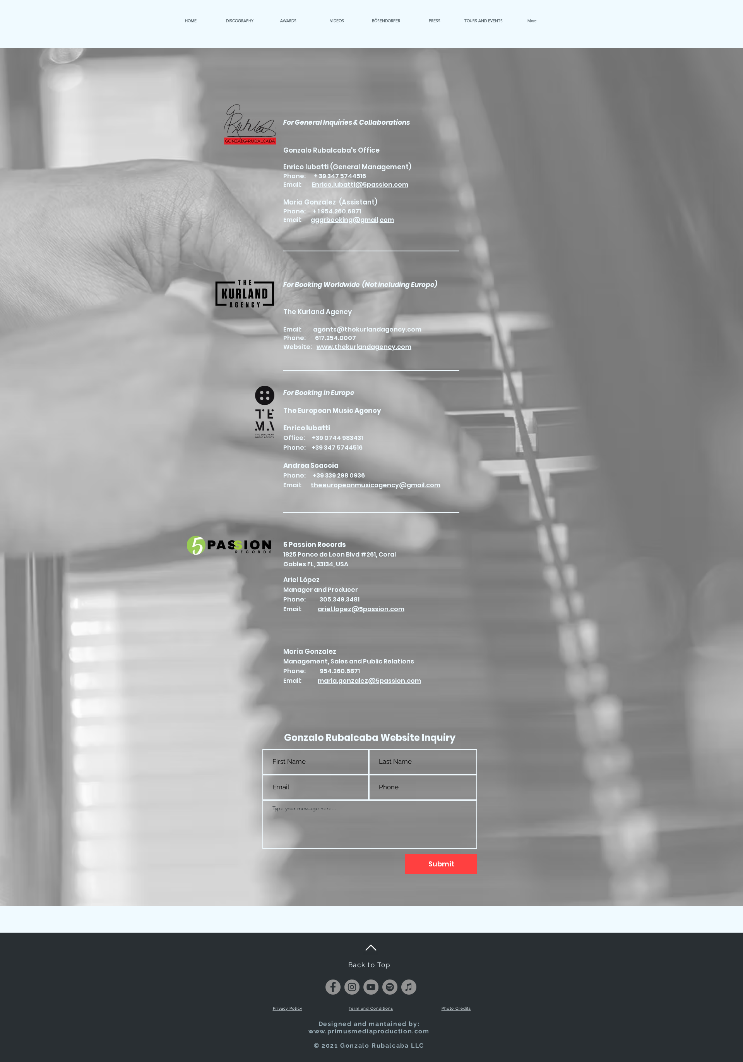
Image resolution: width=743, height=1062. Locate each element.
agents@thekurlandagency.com (367, 329)
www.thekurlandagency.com (364, 346)
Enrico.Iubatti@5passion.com (360, 184)
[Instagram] (352, 987)
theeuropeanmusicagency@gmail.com (375, 485)
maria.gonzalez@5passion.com (369, 680)
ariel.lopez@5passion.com (361, 609)
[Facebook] (333, 987)
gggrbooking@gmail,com (352, 219)
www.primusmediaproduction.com (368, 1031)
